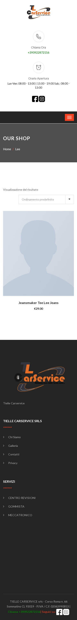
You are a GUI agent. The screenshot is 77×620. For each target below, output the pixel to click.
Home (7, 149)
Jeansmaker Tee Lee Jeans (38, 303)
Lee (17, 149)
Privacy (12, 463)
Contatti (13, 454)
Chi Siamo (14, 437)
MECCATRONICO (20, 515)
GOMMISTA (16, 506)
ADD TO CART (41, 253)
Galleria (13, 445)
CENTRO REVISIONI (22, 498)
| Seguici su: (32, 611)
